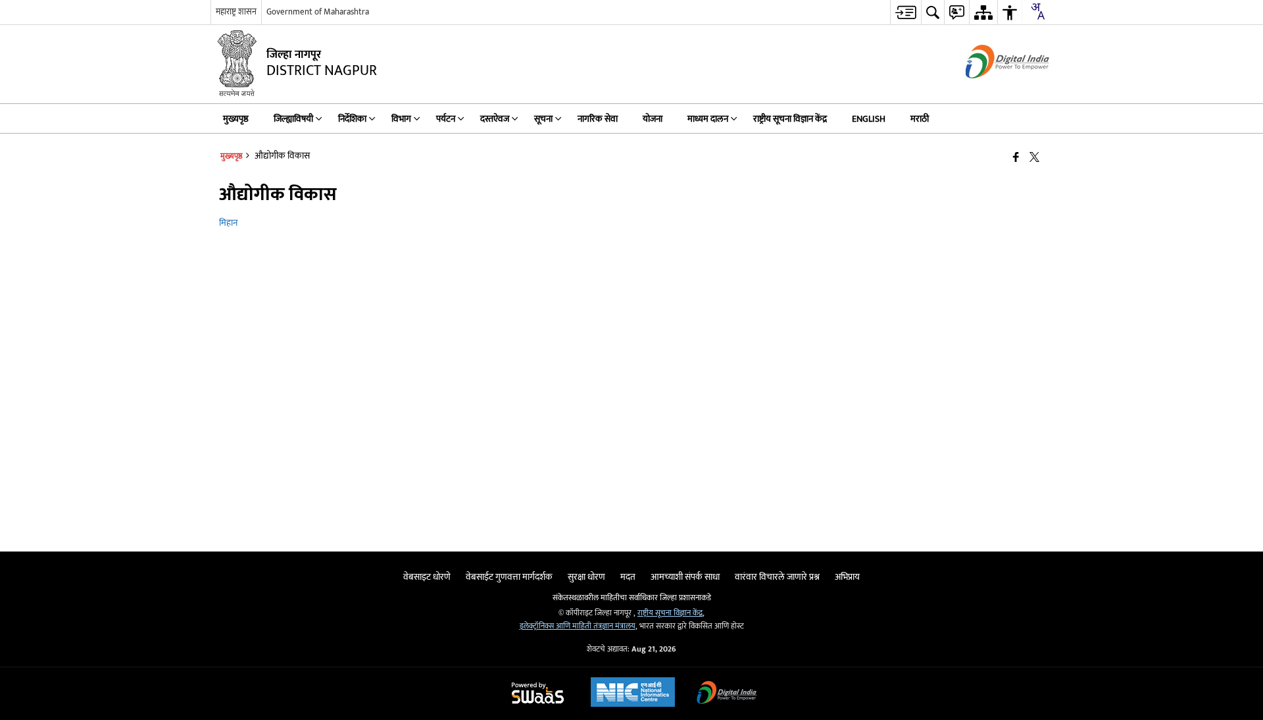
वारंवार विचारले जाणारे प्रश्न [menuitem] (777, 576)
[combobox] (1037, 11)
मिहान (228, 222)
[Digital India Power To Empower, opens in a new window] (727, 694)
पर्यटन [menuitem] (445, 118)
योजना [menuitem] (652, 118)
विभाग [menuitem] (401, 118)
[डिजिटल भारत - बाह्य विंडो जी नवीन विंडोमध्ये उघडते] (990, 89)
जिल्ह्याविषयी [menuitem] (293, 118)
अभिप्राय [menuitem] (847, 576)
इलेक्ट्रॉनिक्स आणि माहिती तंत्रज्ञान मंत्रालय (577, 626)
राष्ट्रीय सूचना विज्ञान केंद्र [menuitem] (790, 118)
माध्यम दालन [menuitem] (707, 118)
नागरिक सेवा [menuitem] (598, 118)
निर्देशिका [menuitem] (352, 118)
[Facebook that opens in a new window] (1016, 157)
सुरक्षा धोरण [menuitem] (586, 576)
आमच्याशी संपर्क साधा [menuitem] (685, 576)
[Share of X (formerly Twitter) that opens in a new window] (1034, 157)
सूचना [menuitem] (543, 118)
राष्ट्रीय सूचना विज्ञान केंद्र (670, 613)
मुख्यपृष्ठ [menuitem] (236, 118)
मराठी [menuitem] (919, 118)
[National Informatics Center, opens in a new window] (633, 693)
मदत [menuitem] (627, 576)
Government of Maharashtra (317, 12)
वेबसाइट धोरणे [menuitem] (427, 576)
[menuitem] (905, 12)
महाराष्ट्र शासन (236, 12)
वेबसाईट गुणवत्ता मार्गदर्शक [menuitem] (509, 576)
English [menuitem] (868, 118)
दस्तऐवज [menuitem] (494, 118)
